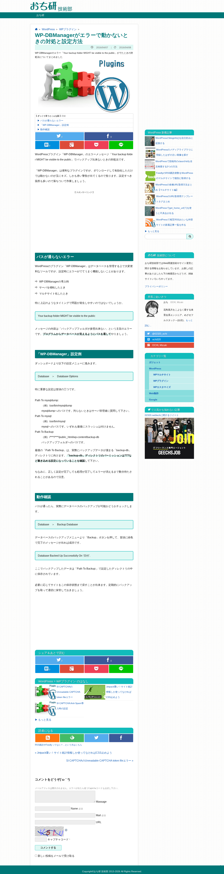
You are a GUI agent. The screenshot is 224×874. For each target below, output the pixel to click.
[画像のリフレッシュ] (66, 829)
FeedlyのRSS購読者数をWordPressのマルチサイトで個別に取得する (174, 175)
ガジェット (155, 362)
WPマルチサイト (162, 374)
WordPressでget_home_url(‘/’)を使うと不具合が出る (173, 210)
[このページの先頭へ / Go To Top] (220, 869)
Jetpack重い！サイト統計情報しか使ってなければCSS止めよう (119, 691)
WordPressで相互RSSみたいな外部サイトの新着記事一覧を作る (174, 222)
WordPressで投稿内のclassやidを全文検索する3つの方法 (173, 164)
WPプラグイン (68, 29)
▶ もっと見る (43, 719)
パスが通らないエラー (51, 120)
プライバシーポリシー (156, 286)
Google (153, 399)
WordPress (48, 29)
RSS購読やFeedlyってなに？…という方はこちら (58, 745)
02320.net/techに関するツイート (162, 415)
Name (74, 808)
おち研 (40, 15)
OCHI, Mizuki (157, 345)
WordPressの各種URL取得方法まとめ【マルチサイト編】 (173, 187)
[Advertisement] (84, 217)
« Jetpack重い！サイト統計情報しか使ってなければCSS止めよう (73, 752)
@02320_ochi (157, 333)
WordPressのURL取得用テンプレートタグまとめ (174, 199)
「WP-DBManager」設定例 (54, 125)
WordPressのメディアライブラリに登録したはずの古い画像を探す (174, 152)
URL (98, 822)
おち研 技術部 (101, 871)
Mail (98, 815)
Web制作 (154, 393)
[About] (153, 309)
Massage (101, 801)
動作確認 (45, 129)
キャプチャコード (58, 839)
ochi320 (154, 339)
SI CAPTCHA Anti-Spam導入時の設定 (70, 706)
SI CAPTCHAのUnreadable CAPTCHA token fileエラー (68, 691)
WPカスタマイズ (162, 387)
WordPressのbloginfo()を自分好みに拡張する (174, 141)
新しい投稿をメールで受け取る (56, 855)
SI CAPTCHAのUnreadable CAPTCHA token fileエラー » (99, 760)
